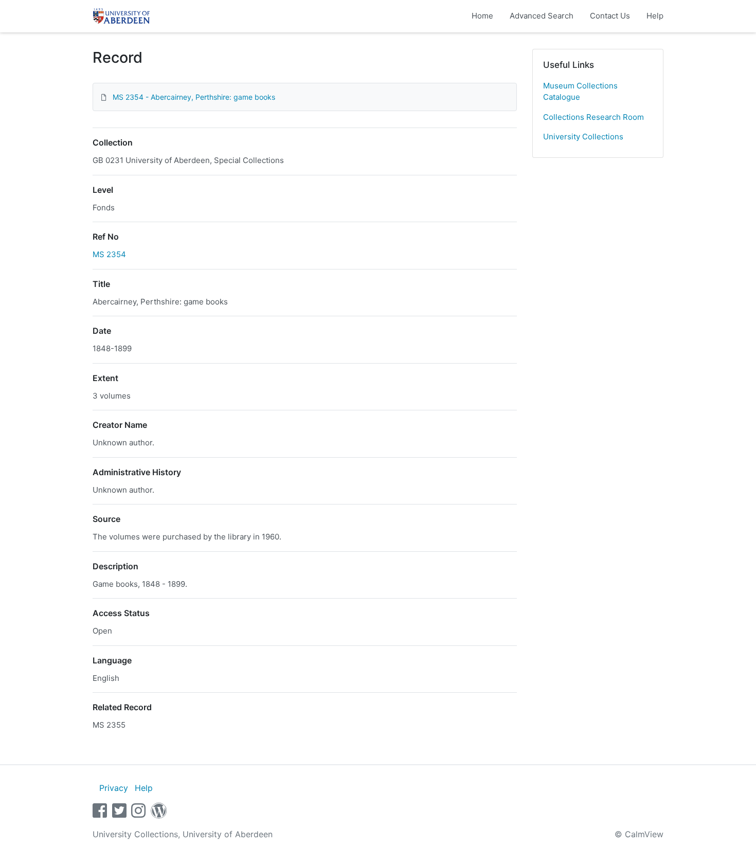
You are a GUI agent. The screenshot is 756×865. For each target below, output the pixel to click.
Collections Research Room (593, 117)
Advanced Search (541, 16)
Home (482, 16)
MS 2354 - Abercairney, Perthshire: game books (194, 97)
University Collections (583, 136)
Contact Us (610, 16)
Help (654, 16)
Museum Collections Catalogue (580, 91)
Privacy (113, 788)
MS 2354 (109, 254)
